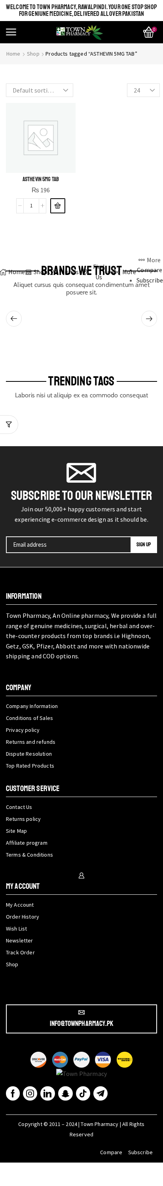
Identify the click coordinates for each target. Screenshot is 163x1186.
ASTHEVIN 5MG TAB (41, 179)
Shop (33, 53)
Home (13, 53)
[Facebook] (13, 1093)
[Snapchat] (65, 1093)
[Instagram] (30, 1093)
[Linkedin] (47, 1093)
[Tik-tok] (83, 1093)
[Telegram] (100, 1093)
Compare (111, 1152)
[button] (11, 32)
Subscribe (140, 1152)
